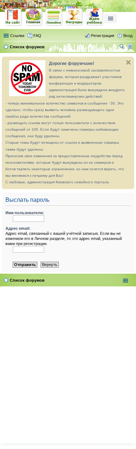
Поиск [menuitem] (122, 47)
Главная (33, 17)
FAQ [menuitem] (37, 35)
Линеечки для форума (54, 17)
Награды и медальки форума (74, 17)
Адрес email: (17, 228)
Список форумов (27, 280)
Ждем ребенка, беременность (94, 17)
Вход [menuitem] (127, 35)
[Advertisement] (68, 363)
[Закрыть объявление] (128, 62)
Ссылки (17, 35)
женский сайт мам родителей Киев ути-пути (13, 17)
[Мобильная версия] (131, 46)
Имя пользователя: (24, 213)
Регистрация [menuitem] (102, 35)
